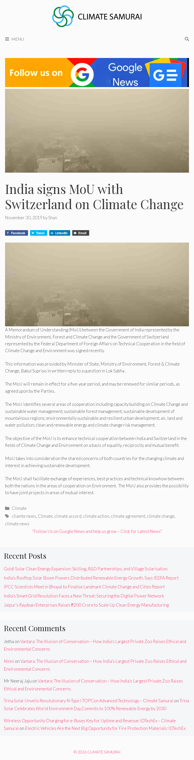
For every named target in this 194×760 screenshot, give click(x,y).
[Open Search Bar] (187, 39)
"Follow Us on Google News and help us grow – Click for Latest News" (97, 531)
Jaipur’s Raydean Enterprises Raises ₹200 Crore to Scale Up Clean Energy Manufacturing (86, 605)
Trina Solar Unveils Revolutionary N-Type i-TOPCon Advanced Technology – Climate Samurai (88, 700)
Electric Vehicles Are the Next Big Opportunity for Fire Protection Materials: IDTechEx (105, 728)
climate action (96, 516)
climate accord (67, 516)
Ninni (9, 661)
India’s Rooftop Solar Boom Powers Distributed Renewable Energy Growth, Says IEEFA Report (91, 578)
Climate (19, 508)
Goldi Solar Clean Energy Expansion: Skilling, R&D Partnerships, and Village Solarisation (85, 568)
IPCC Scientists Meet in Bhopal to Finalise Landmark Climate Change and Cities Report (84, 586)
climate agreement (128, 516)
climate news (17, 523)
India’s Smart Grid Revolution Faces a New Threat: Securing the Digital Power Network (84, 595)
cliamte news (24, 516)
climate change (161, 516)
